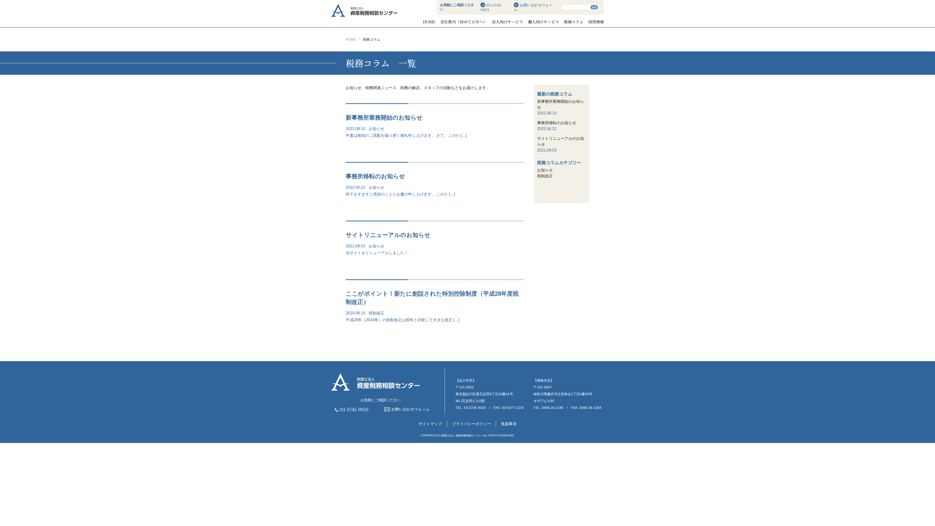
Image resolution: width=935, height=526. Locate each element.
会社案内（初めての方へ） (463, 22)
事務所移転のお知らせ (556, 123)
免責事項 (508, 424)
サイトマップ (430, 424)
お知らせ (376, 129)
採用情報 (596, 22)
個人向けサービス (543, 22)
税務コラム (573, 22)
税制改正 (376, 313)
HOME (429, 22)
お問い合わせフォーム (533, 7)
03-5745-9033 (491, 7)
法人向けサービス (507, 22)
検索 (594, 7)
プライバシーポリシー (471, 424)
